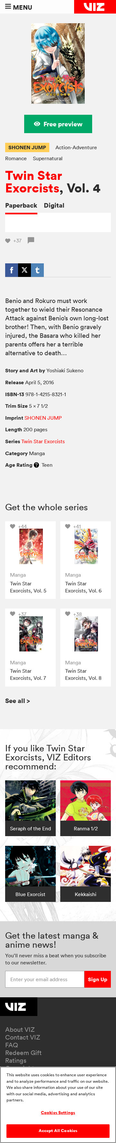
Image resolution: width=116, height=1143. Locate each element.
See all (17, 700)
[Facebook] (11, 270)
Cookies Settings (58, 1113)
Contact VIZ (22, 1037)
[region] (58, 1105)
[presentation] (30, 546)
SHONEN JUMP (27, 147)
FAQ (11, 1045)
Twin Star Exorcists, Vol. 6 (83, 587)
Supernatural (48, 158)
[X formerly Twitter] (24, 270)
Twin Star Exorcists (33, 181)
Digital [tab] (54, 205)
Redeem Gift (23, 1053)
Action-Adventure (76, 147)
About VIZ (20, 1029)
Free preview (63, 124)
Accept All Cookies (58, 1131)
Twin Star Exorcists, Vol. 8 (83, 674)
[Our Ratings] (36, 465)
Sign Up (97, 979)
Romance (16, 158)
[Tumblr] (37, 270)
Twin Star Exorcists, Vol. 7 (28, 674)
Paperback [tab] (21, 205)
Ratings (15, 1060)
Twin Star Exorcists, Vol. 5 (28, 587)
